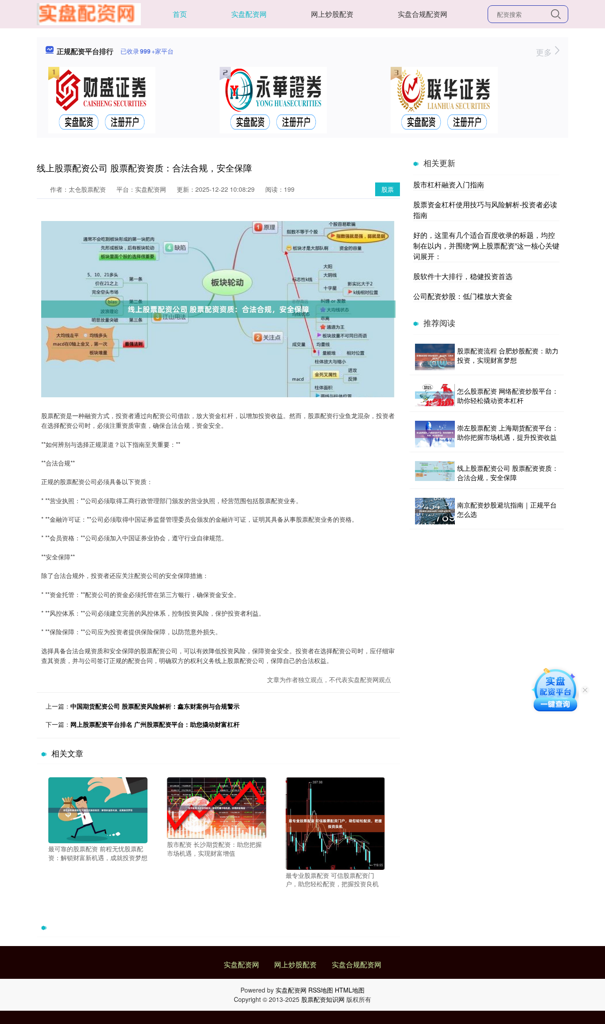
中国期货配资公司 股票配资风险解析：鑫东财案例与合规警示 (155, 706)
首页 (180, 14)
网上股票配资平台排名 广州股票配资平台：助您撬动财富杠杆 (155, 724)
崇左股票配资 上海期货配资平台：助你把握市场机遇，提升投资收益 (507, 432)
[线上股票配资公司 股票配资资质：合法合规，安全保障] (435, 472)
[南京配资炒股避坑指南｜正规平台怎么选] (435, 511)
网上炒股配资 (332, 14)
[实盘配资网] (89, 13)
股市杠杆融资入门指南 (448, 184)
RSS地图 (320, 989)
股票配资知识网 (323, 999)
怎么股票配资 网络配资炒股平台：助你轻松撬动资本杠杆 (507, 395)
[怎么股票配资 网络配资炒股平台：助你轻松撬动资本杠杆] (435, 395)
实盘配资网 (249, 14)
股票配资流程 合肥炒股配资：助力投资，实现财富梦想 (507, 355)
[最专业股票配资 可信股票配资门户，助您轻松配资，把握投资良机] (335, 822)
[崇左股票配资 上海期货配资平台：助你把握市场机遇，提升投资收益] (435, 434)
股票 (387, 189)
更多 (545, 52)
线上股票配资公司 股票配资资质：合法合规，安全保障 (507, 472)
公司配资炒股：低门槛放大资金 (462, 296)
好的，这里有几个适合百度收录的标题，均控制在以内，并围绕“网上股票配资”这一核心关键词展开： (486, 245)
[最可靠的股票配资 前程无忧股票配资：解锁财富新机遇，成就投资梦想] (97, 809)
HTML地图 (350, 989)
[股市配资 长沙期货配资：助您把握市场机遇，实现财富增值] (216, 807)
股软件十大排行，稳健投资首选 (462, 276)
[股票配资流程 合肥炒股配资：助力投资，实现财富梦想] (435, 357)
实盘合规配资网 (422, 14)
